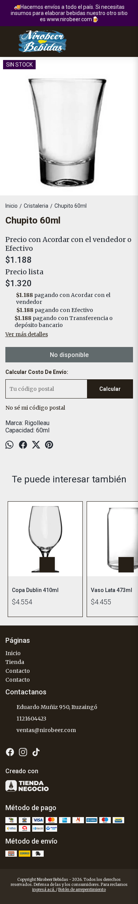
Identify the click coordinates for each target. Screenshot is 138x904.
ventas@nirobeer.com (46, 730)
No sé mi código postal (35, 407)
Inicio (13, 653)
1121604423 (31, 718)
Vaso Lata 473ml (111, 590)
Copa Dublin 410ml (35, 590)
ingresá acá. (44, 889)
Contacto (17, 670)
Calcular (110, 389)
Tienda (14, 662)
